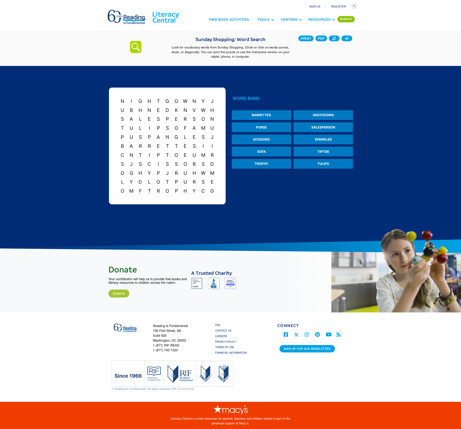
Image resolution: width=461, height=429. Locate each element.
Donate (119, 293)
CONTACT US (224, 330)
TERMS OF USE (226, 347)
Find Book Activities (229, 19)
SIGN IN (314, 6)
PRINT (306, 38)
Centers (289, 19)
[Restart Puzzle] (334, 38)
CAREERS (221, 336)
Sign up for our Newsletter (307, 348)
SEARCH (354, 6)
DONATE (346, 19)
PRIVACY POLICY (225, 341)
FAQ (217, 325)
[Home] (129, 11)
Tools (264, 19)
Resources (319, 19)
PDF (321, 38)
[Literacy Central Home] (165, 11)
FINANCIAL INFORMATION (231, 352)
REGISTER (338, 6)
